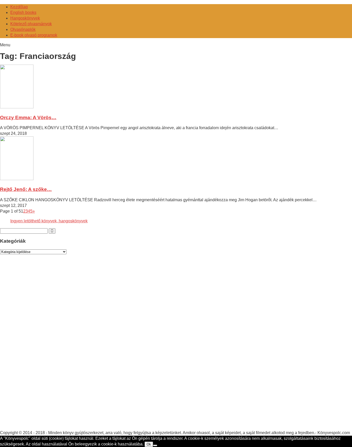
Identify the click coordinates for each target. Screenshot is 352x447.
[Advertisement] (38, 347)
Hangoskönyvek (25, 18)
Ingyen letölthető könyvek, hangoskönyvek (49, 221)
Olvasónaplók (23, 29)
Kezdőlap (19, 7)
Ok (149, 444)
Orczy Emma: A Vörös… (28, 117)
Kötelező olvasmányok (31, 24)
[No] (155, 445)
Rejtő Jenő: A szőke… (26, 189)
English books (23, 12)
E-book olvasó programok (33, 35)
